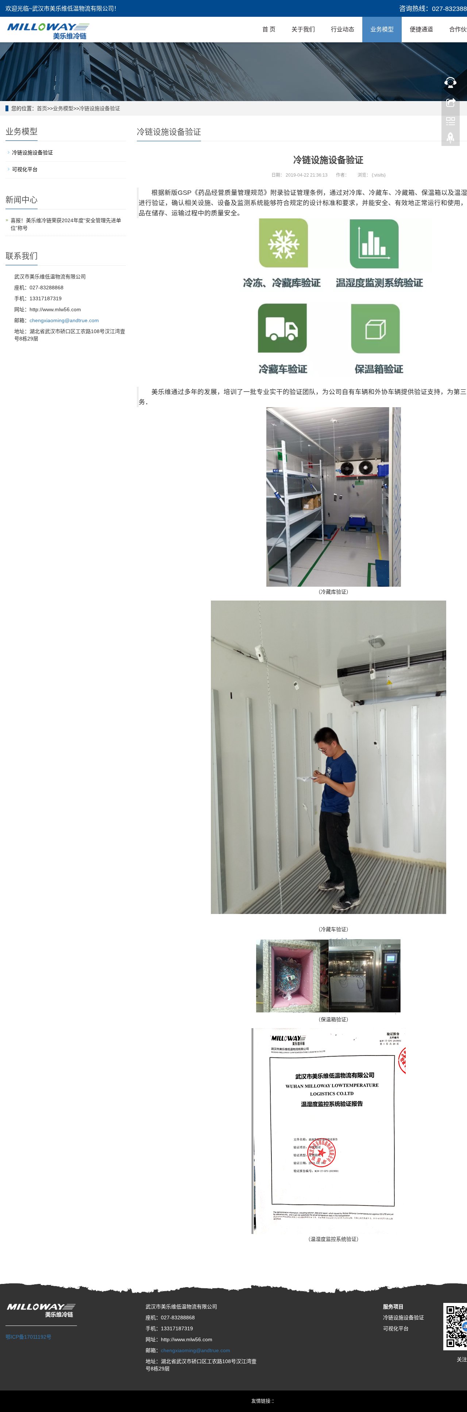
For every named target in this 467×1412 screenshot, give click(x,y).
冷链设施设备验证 (99, 108)
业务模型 (382, 29)
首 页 (268, 29)
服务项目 (393, 1306)
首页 (42, 108)
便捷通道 (421, 29)
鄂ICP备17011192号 (28, 1337)
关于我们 (303, 29)
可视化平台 (25, 169)
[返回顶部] (450, 140)
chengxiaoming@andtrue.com (64, 320)
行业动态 (342, 29)
